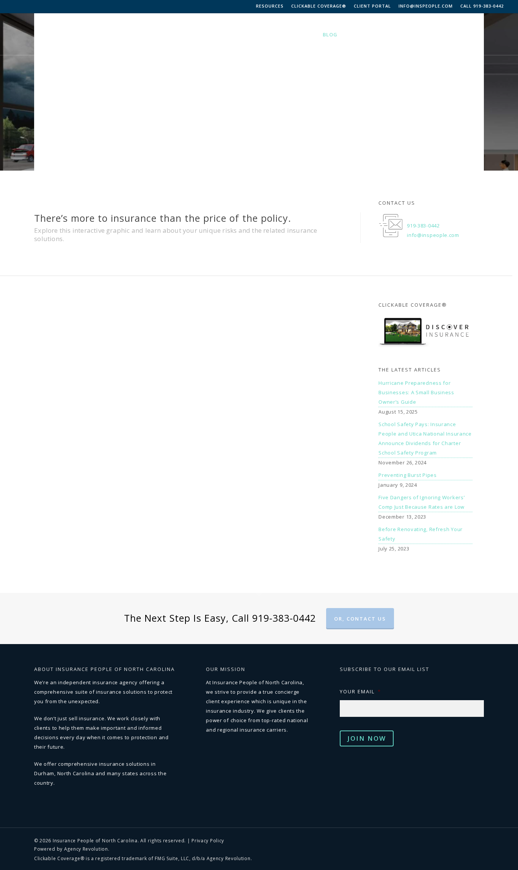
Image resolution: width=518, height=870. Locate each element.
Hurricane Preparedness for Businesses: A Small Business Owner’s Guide (416, 392)
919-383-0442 (423, 225)
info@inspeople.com (426, 6)
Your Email (360, 691)
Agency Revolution (86, 849)
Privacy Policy (208, 840)
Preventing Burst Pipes (407, 475)
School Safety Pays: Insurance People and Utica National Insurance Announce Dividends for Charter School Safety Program (425, 438)
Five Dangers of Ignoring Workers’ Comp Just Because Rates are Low (421, 502)
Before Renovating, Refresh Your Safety (420, 534)
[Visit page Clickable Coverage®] (425, 353)
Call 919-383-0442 (482, 6)
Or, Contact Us (360, 618)
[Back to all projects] (48, 155)
